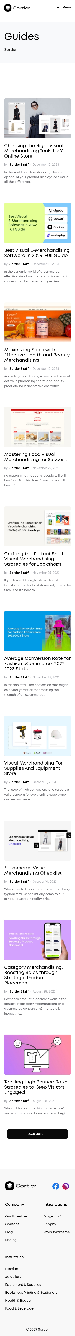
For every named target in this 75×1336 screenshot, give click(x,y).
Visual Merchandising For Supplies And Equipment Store (33, 768)
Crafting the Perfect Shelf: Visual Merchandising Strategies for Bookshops (34, 558)
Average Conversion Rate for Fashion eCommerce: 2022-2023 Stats (37, 663)
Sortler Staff (19, 164)
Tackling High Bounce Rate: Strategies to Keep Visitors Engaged (35, 1087)
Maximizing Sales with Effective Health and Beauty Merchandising (37, 354)
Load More (35, 1133)
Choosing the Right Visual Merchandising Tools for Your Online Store (37, 150)
